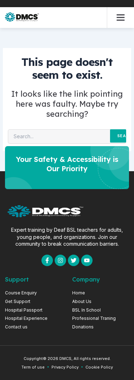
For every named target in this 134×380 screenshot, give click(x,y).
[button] (121, 17)
